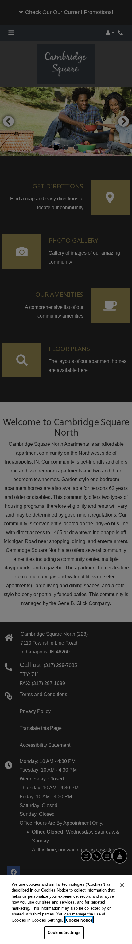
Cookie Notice (79, 920)
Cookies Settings (64, 932)
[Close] (122, 885)
